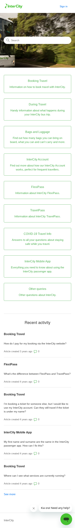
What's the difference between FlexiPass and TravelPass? (37, 373)
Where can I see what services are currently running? (34, 475)
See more (9, 494)
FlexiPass (10, 364)
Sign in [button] (64, 6)
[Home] (14, 8)
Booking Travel (14, 334)
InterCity (9, 520)
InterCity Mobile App (18, 432)
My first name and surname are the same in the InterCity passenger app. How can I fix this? (36, 443)
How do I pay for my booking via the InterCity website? (35, 343)
